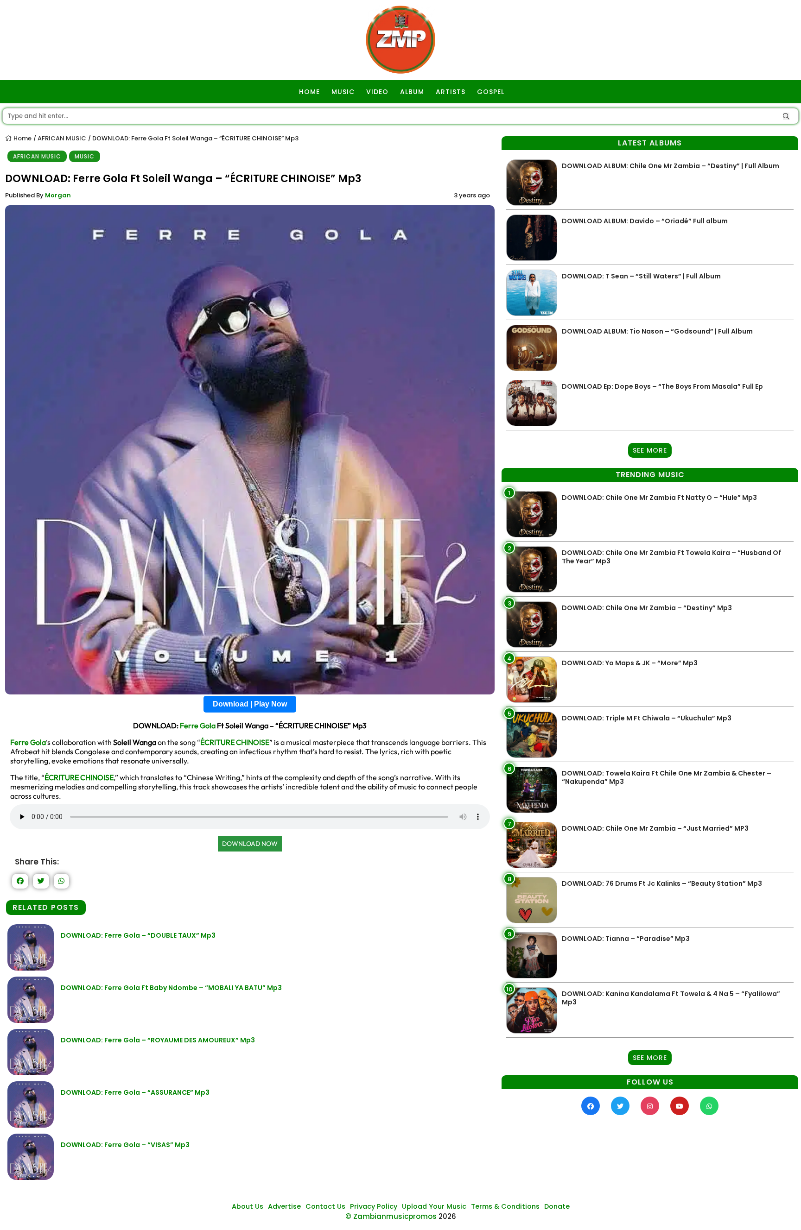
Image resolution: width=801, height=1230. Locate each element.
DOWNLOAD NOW (250, 843)
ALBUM (412, 91)
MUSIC (343, 91)
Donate (557, 1206)
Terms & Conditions (505, 1206)
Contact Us (325, 1206)
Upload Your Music (434, 1206)
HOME (309, 91)
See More (650, 450)
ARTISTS (450, 91)
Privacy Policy (373, 1206)
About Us (247, 1206)
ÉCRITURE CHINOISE (234, 742)
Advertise (284, 1206)
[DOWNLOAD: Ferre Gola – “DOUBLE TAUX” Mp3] (30, 968)
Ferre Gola (198, 725)
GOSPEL (490, 91)
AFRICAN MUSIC (62, 138)
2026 (447, 1216)
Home (22, 138)
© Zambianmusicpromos (391, 1216)
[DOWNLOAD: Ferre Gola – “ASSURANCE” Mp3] (30, 1125)
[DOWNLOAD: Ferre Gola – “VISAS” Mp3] (30, 1177)
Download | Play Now (250, 704)
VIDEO (377, 91)
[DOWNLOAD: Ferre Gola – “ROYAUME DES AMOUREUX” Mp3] (30, 1073)
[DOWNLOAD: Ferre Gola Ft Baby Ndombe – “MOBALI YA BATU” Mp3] (30, 1020)
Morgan (58, 195)
